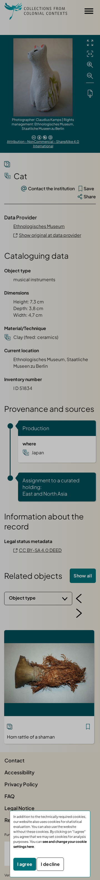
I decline (50, 864)
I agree (24, 864)
